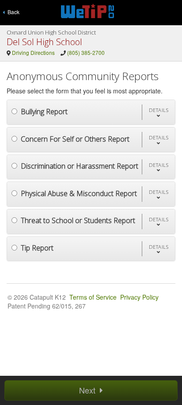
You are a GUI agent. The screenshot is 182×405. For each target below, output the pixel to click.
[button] (158, 112)
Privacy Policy (139, 297)
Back (12, 11)
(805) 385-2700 (86, 52)
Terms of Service (93, 297)
